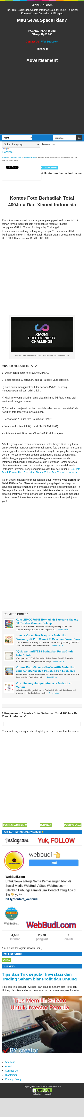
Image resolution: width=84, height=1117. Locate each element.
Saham (6, 960)
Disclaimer (11, 1075)
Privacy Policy (13, 1079)
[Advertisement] (42, 99)
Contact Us (11, 1070)
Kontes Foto (49, 167)
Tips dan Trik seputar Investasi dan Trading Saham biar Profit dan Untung (39, 976)
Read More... (64, 629)
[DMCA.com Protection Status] (42, 1092)
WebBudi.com (42, 5)
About (8, 1066)
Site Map (10, 1062)
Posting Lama (72, 825)
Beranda (45, 825)
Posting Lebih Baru (15, 825)
